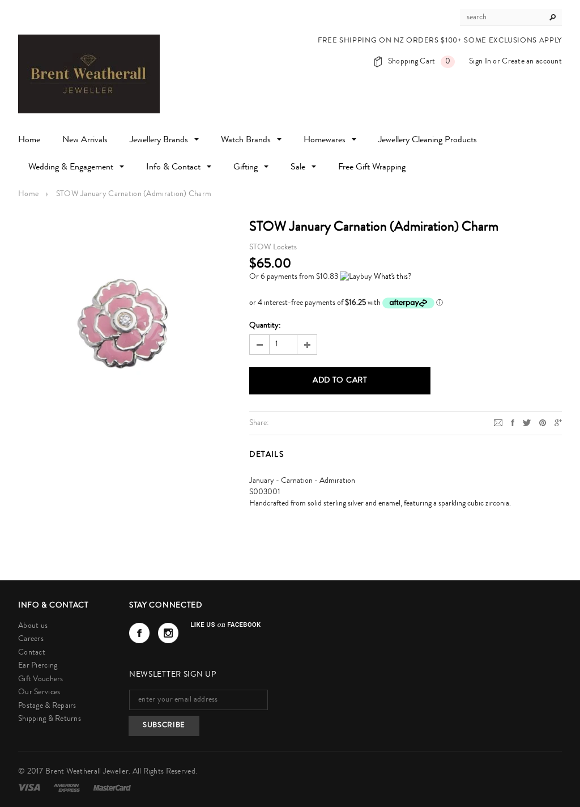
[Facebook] (139, 633)
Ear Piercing (37, 666)
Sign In (480, 62)
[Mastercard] (112, 788)
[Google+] (558, 423)
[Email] (498, 423)
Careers (31, 639)
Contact (31, 653)
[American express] (67, 788)
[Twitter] (527, 423)
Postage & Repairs (47, 706)
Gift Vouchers (40, 679)
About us (33, 626)
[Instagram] (168, 633)
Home (28, 194)
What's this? (392, 277)
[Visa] (30, 788)
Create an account (532, 62)
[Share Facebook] (512, 423)
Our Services (39, 692)
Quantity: (265, 326)
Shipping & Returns (49, 719)
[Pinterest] (542, 423)
